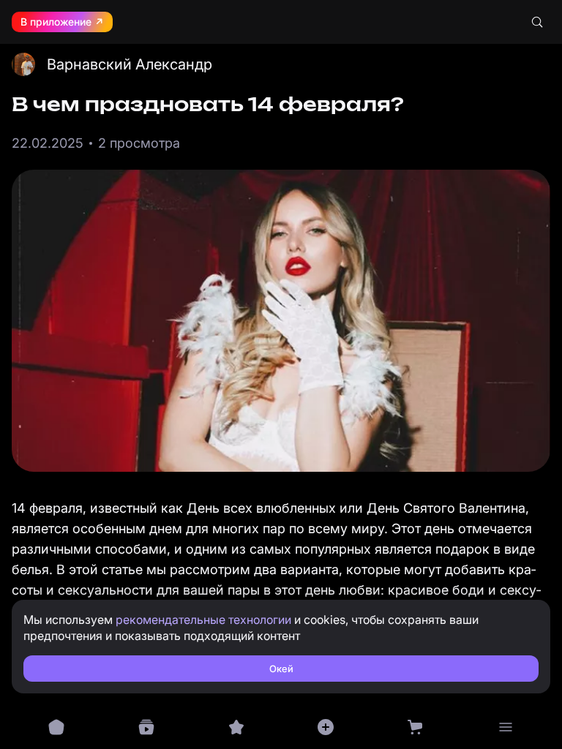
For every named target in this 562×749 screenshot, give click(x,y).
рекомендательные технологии (203, 619)
